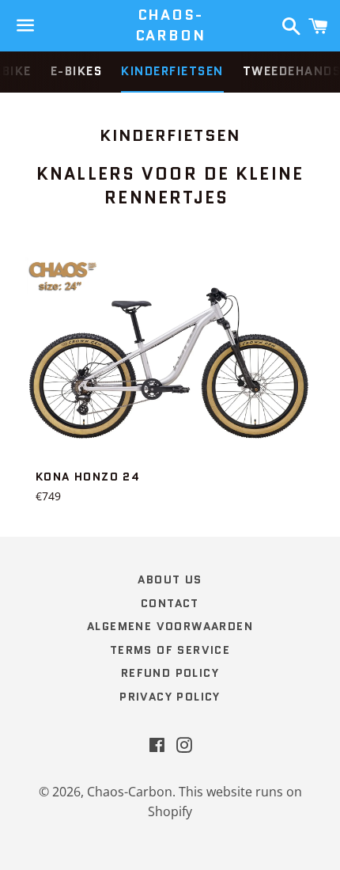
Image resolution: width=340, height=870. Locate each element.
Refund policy (170, 673)
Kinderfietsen (172, 71)
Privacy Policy (170, 697)
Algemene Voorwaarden (170, 626)
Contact (170, 603)
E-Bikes (77, 71)
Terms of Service (170, 650)
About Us (170, 579)
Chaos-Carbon (170, 25)
